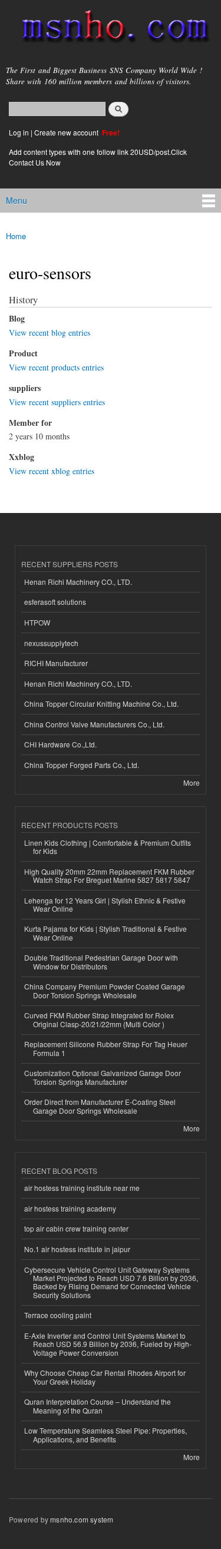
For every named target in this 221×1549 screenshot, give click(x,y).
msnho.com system (81, 1519)
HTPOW (37, 622)
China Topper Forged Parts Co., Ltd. (81, 765)
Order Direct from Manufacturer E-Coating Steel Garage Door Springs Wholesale (100, 1106)
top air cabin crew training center (76, 1228)
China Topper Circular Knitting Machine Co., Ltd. (101, 704)
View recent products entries (56, 367)
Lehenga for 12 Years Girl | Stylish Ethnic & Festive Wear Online (105, 904)
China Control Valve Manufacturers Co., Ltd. (94, 724)
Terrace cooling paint (57, 1315)
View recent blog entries (49, 332)
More (191, 782)
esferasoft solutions (55, 602)
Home (16, 235)
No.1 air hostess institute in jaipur (77, 1249)
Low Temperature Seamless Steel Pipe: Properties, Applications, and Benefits (105, 1434)
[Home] (110, 29)
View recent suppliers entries (57, 402)
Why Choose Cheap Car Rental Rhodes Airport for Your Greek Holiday (105, 1377)
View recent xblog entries (51, 470)
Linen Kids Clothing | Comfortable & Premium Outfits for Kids (107, 847)
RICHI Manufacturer (56, 663)
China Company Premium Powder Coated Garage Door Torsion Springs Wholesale (104, 990)
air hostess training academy (70, 1208)
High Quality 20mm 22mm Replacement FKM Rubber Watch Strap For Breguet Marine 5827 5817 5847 (109, 875)
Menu (16, 200)
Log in (19, 132)
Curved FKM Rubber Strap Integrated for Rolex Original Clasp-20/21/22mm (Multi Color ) (99, 1019)
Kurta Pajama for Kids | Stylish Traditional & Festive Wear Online (105, 933)
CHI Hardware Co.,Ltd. (60, 744)
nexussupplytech (51, 643)
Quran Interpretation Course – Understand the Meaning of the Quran (97, 1405)
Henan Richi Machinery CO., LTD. (78, 582)
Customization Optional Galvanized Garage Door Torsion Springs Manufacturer (102, 1077)
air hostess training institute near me (82, 1188)
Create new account (67, 132)
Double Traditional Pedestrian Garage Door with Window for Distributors (101, 961)
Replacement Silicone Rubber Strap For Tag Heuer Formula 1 (105, 1048)
